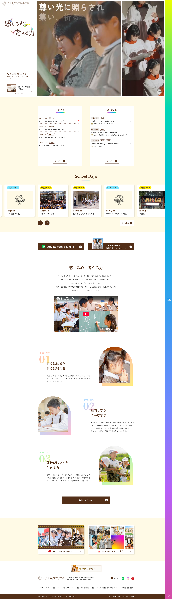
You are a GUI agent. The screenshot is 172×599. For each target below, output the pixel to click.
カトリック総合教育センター (66, 588)
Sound (159, 91)
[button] (15, 93)
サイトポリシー (70, 596)
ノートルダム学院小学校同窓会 (124, 588)
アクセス (117, 578)
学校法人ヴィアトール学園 (47, 588)
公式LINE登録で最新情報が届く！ (60, 247)
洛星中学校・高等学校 (83, 588)
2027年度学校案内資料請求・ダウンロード (116, 246)
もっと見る (58, 161)
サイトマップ (43, 596)
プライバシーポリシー (56, 596)
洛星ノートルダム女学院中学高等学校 (102, 588)
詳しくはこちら (85, 500)
